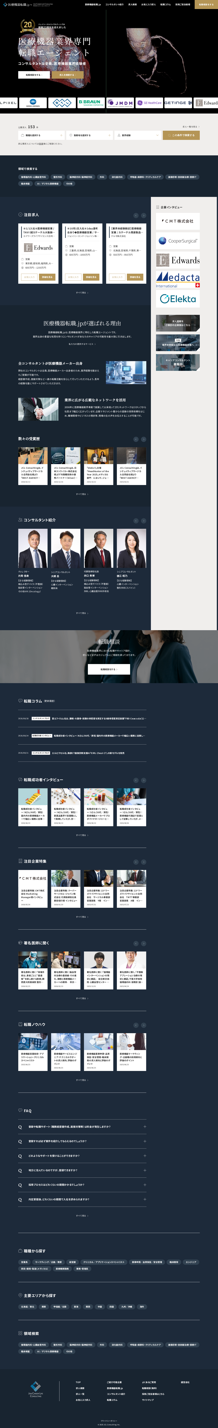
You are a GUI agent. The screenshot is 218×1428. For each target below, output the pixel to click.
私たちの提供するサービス (81, 344)
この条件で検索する (183, 135)
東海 (76, 1306)
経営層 (72, 1262)
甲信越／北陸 (59, 1306)
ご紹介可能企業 (114, 1382)
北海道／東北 (27, 1306)
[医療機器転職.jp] (28, 4)
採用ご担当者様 (182, 4)
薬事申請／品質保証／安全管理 (147, 1262)
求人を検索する (66, 74)
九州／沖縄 (126, 1306)
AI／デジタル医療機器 (47, 183)
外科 (102, 177)
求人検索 (132, 4)
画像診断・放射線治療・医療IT (182, 177)
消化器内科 (117, 177)
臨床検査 (25, 183)
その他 (69, 183)
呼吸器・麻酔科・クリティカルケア (145, 177)
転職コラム (165, 4)
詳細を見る (47, 277)
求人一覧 (80, 1393)
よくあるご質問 (149, 1382)
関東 (44, 1306)
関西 (88, 1306)
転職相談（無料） (149, 1388)
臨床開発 (174, 1262)
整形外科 (57, 177)
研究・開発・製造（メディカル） (34, 1268)
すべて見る (81, 293)
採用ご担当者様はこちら (153, 1393)
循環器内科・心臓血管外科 (33, 177)
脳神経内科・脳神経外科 (81, 177)
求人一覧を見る (190, 127)
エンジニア (191, 1262)
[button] (143, 215)
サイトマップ (148, 1399)
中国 (100, 1306)
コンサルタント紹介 (114, 4)
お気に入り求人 (148, 4)
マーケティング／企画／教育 (48, 1262)
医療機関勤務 (62, 1268)
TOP (78, 1382)
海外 (142, 1306)
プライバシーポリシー (109, 1421)
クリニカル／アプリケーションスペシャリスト (103, 1262)
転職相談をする (206, 4)
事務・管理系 (82, 1268)
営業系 (24, 1262)
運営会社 (185, 1382)
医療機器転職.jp (93, 4)
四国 (112, 1306)
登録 (41, 143)
